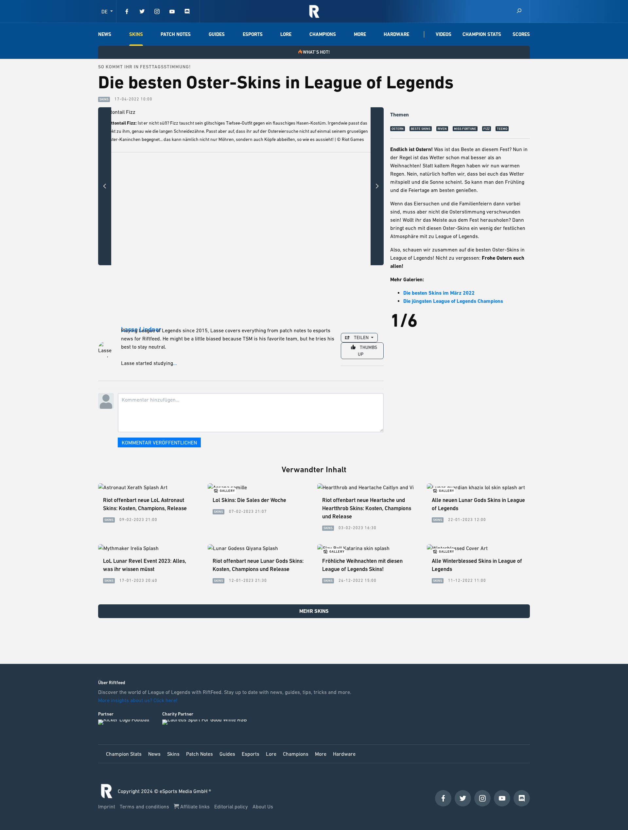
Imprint (107, 806)
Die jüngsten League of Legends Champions (453, 301)
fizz (486, 128)
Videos (443, 34)
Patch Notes (176, 34)
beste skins (420, 128)
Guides (217, 34)
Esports (253, 34)
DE (105, 11)
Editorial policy (231, 806)
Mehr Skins (314, 611)
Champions (322, 34)
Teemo (502, 128)
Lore (285, 34)
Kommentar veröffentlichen (159, 442)
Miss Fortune (465, 128)
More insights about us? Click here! (138, 700)
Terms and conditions (145, 806)
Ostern (398, 128)
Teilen (361, 337)
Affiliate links (195, 806)
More (360, 34)
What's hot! (316, 52)
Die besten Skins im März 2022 (439, 293)
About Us (263, 806)
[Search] (519, 11)
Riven (442, 128)
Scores (521, 34)
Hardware (396, 34)
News (104, 34)
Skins (136, 34)
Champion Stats (481, 34)
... (175, 363)
